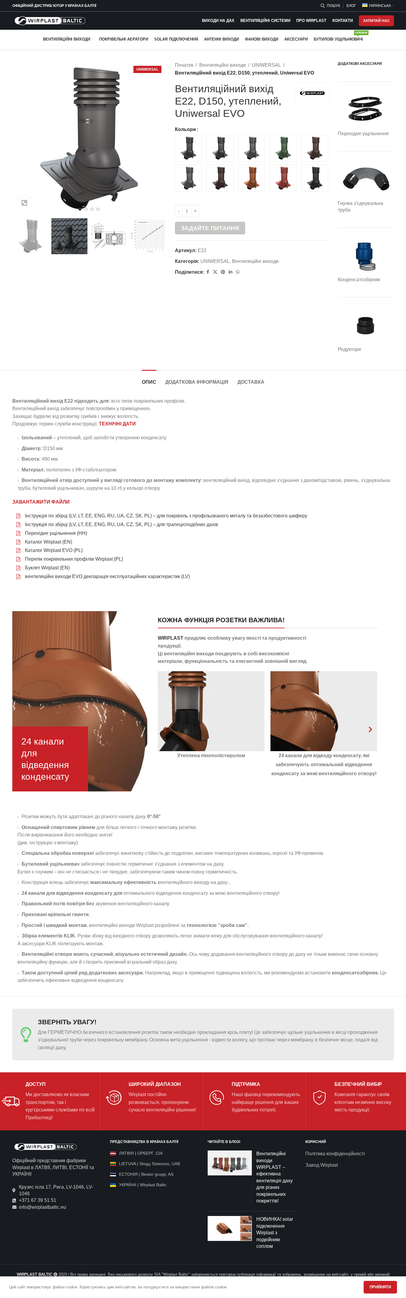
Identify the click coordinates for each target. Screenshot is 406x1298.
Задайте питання (210, 228)
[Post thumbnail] (230, 1178)
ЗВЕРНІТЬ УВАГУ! (67, 1022)
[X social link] (215, 272)
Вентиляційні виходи (222, 65)
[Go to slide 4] (97, 209)
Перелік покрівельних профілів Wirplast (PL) (74, 559)
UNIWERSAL (266, 65)
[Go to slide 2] (85, 209)
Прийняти (380, 1287)
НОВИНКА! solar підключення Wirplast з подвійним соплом (274, 1233)
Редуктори (349, 349)
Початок (184, 65)
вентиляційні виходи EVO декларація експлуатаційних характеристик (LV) (107, 576)
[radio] (188, 148)
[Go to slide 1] (79, 209)
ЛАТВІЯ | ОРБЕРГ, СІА (141, 1153)
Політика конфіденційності (335, 1153)
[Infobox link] (48, 1101)
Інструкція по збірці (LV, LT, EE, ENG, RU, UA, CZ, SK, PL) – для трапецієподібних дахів (121, 524)
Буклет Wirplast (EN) (47, 567)
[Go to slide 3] (91, 209)
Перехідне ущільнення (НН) (56, 533)
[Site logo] (49, 20)
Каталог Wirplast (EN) (48, 541)
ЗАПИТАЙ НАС (376, 21)
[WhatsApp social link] (237, 272)
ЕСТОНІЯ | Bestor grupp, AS (146, 1174)
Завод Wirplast (321, 1165)
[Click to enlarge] (24, 202)
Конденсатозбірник (359, 279)
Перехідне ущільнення (363, 133)
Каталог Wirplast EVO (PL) (54, 550)
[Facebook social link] (207, 272)
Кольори (185, 129)
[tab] (149, 379)
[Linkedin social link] (230, 272)
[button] (164, 729)
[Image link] (45, 1146)
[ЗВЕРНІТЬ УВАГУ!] (25, 1034)
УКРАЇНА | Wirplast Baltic (142, 1184)
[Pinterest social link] (223, 272)
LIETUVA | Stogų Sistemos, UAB (149, 1163)
